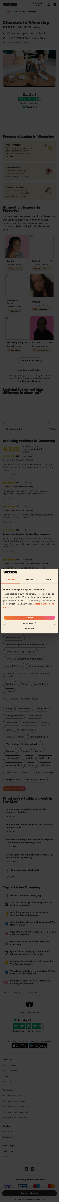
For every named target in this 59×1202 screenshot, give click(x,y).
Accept (29, 617)
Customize (28, 623)
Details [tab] (29, 579)
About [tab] (48, 579)
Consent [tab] (10, 579)
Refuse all (29, 628)
